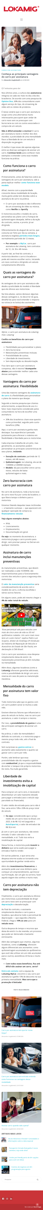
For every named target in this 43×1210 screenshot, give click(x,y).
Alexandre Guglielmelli (12, 80)
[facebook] (3, 1198)
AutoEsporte (12, 824)
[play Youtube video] (21, 615)
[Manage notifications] (37, 1204)
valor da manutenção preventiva (19, 584)
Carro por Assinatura (11, 70)
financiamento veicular (12, 513)
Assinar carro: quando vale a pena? (15, 1125)
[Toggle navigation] (21, 20)
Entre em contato (10, 971)
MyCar (23, 243)
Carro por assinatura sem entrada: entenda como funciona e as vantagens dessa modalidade (18, 1079)
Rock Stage (37, 1207)
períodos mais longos (29, 235)
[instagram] (7, 1198)
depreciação (7, 904)
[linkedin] (11, 1198)
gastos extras (24, 747)
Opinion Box (7, 101)
